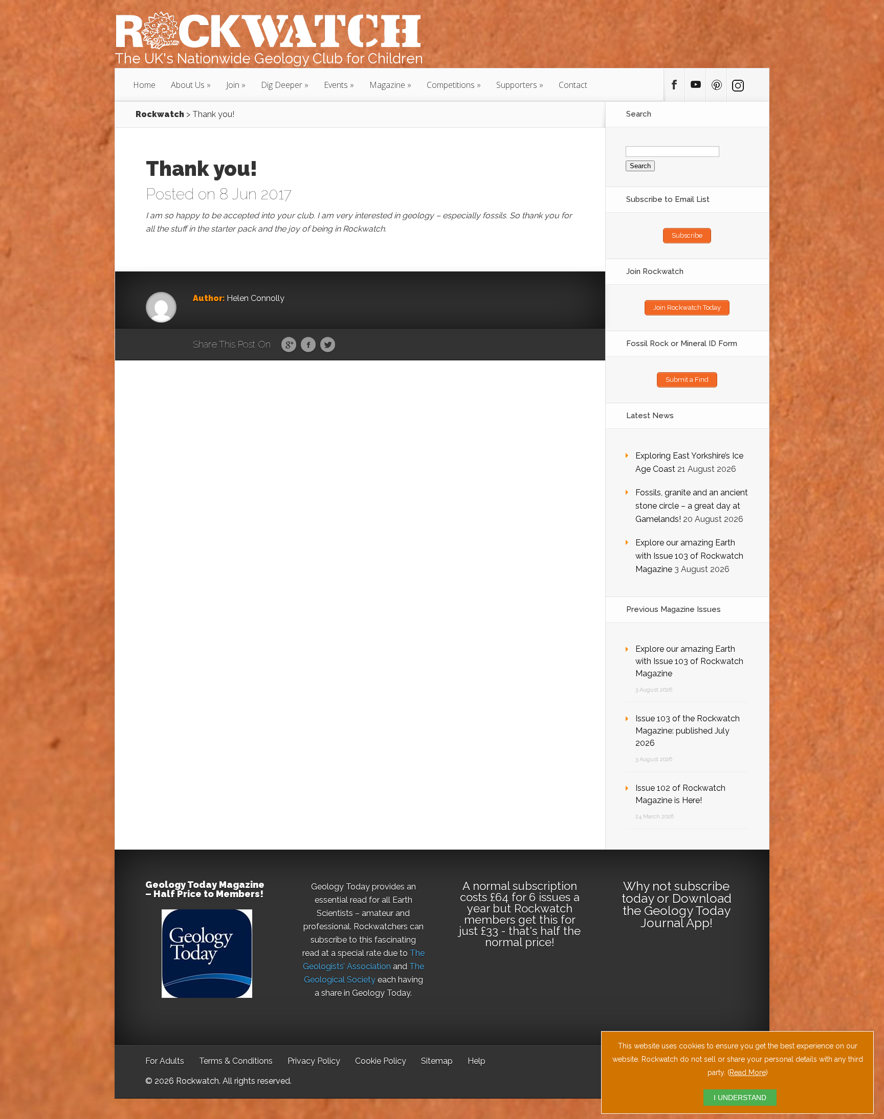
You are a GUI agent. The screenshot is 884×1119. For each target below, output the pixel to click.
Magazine (387, 84)
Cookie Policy (380, 1061)
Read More (748, 1072)
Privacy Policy (314, 1061)
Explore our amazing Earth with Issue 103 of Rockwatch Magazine (689, 556)
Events (336, 84)
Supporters (516, 84)
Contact (573, 84)
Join (232, 84)
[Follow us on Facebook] (674, 84)
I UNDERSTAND (740, 1097)
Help (476, 1061)
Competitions (451, 84)
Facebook (308, 345)
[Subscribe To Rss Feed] (716, 84)
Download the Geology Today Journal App (677, 910)
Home (144, 84)
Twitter (328, 345)
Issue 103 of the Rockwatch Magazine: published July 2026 (687, 731)
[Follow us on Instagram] (737, 84)
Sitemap (437, 1061)
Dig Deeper (281, 84)
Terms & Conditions (236, 1061)
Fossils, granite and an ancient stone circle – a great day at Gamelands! (691, 506)
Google (289, 345)
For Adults (164, 1061)
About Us (188, 84)
